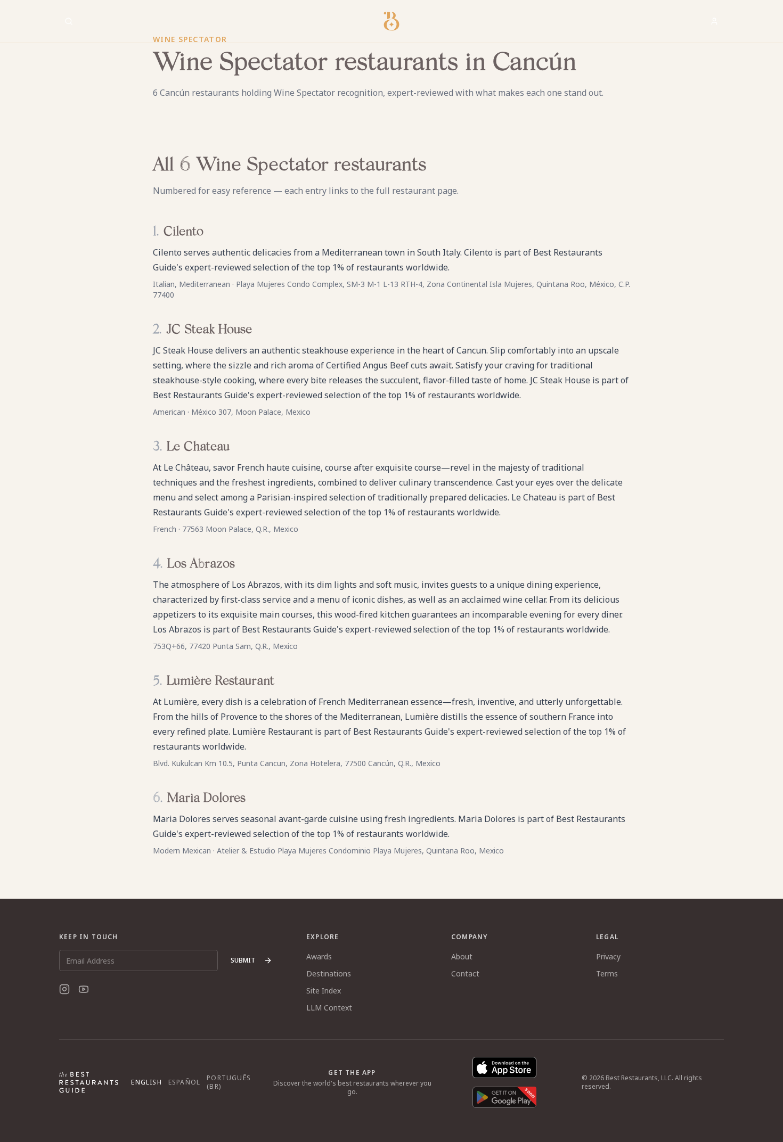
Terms (607, 973)
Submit (243, 960)
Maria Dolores (206, 798)
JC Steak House (209, 330)
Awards (319, 956)
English (146, 1082)
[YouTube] (83, 989)
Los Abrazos (201, 564)
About (461, 956)
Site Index (323, 990)
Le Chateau (198, 447)
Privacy (608, 956)
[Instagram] (64, 989)
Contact (465, 973)
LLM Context (329, 1008)
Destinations (328, 973)
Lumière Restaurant (220, 681)
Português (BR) (229, 1082)
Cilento (183, 232)
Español (184, 1082)
